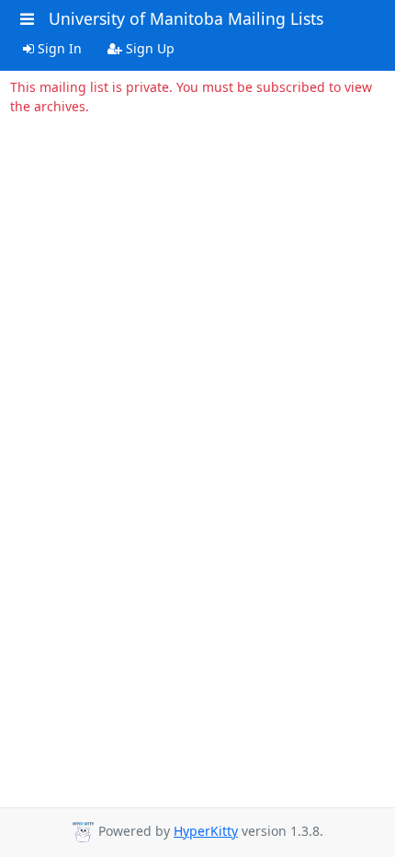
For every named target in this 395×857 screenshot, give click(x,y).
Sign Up (148, 48)
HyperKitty (206, 831)
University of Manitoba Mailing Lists (186, 18)
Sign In (58, 48)
